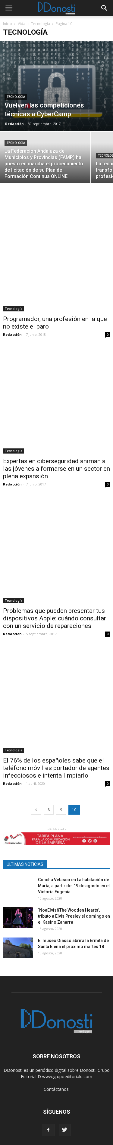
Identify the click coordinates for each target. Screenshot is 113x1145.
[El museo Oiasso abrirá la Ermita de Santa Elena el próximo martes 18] (18, 948)
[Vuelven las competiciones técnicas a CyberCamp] (56, 86)
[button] (104, 8)
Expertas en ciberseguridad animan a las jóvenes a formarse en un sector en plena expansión (56, 468)
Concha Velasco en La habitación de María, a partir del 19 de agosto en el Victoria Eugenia (74, 885)
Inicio (7, 23)
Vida (21, 23)
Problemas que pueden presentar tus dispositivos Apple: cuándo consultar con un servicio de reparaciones (54, 618)
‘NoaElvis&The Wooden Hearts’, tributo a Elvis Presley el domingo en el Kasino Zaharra (74, 916)
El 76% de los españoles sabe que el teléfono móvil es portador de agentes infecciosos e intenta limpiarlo (56, 768)
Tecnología (40, 23)
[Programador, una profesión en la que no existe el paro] (56, 257)
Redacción (14, 123)
